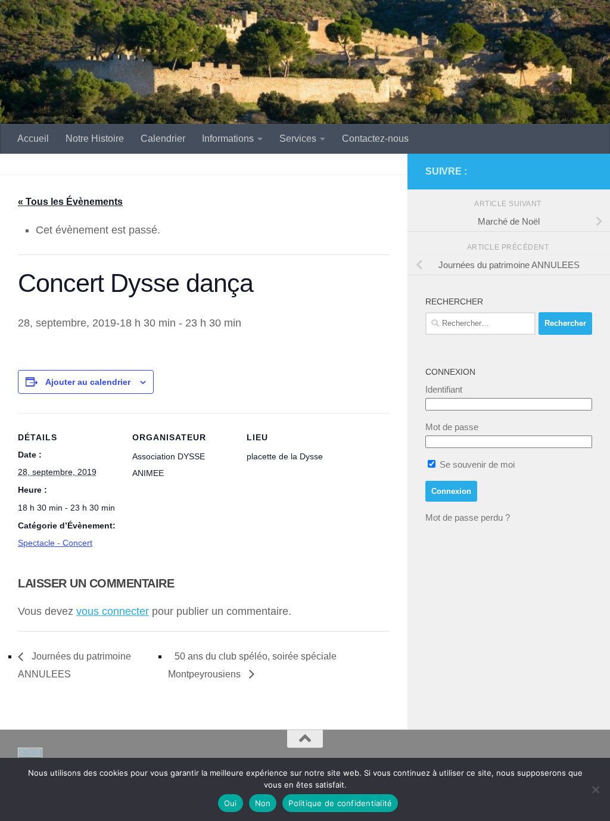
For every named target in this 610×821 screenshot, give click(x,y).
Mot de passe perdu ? (467, 517)
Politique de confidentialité (340, 803)
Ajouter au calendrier (87, 382)
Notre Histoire (95, 138)
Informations (228, 138)
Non (263, 803)
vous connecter (112, 611)
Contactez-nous (375, 138)
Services (297, 138)
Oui (230, 803)
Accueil (33, 138)
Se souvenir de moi (476, 464)
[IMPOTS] (566, 171)
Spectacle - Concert (55, 543)
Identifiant (443, 389)
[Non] (595, 789)
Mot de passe (451, 427)
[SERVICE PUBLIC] (585, 171)
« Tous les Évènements (70, 202)
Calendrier (163, 138)
